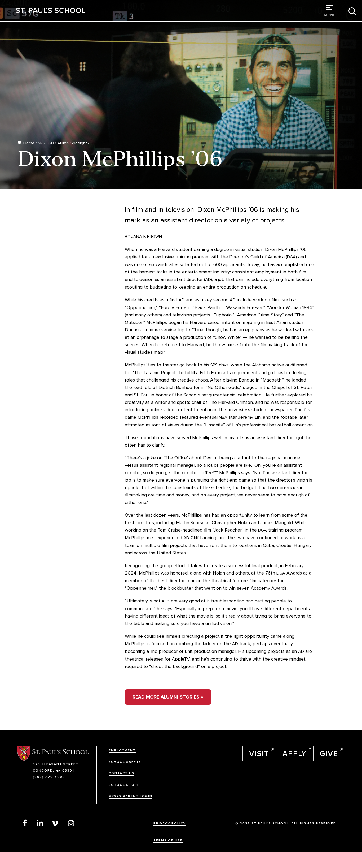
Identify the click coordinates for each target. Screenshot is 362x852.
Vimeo (55, 822)
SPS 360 (46, 143)
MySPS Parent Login (130, 796)
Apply (294, 753)
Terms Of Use (168, 840)
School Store (124, 785)
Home (28, 143)
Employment (122, 750)
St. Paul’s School (51, 10)
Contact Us (121, 773)
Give (329, 753)
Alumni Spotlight (72, 143)
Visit (259, 753)
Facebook (24, 822)
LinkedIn (40, 822)
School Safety (125, 762)
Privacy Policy (169, 823)
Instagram (71, 822)
